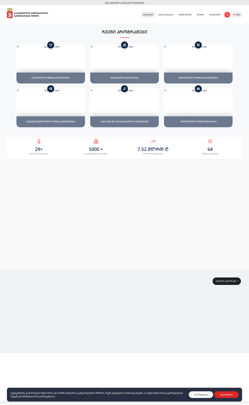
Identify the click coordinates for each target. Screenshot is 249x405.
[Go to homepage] (27, 13)
